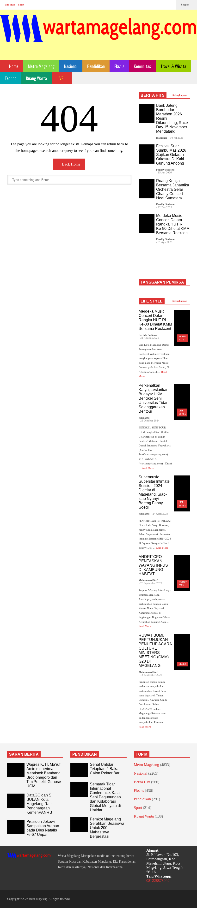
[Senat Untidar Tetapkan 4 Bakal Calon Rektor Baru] (79, 770)
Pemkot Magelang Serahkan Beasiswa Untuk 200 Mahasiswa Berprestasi (107, 827)
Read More (148, 468)
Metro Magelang (41, 66)
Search (185, 4)
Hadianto (161, 137)
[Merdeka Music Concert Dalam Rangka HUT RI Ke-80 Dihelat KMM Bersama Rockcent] (146, 223)
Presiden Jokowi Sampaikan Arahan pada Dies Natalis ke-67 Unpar (42, 828)
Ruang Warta (36, 78)
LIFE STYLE (152, 301)
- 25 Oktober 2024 (149, 420)
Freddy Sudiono (165, 169)
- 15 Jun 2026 (164, 172)
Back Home (70, 164)
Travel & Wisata (173, 66)
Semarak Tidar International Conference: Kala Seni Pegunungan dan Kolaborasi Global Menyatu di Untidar (105, 797)
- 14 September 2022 (150, 674)
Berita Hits (142, 782)
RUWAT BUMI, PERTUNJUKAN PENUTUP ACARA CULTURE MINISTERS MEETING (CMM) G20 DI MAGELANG (155, 650)
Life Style (10, 4)
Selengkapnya (180, 95)
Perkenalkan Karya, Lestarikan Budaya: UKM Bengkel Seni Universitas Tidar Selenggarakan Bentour (153, 398)
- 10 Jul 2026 (175, 137)
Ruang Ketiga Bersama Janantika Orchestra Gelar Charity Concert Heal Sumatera (172, 189)
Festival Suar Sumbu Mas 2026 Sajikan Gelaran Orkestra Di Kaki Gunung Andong (171, 154)
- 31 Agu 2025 (164, 242)
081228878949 (157, 880)
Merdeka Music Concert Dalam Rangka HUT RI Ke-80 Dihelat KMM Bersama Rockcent (173, 224)
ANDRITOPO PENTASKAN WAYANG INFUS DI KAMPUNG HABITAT (153, 565)
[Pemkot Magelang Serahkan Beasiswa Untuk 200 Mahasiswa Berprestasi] (79, 824)
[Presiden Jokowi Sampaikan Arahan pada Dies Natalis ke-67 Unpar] (16, 827)
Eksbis (119, 66)
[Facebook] (154, 5)
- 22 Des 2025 (164, 207)
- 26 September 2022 (150, 583)
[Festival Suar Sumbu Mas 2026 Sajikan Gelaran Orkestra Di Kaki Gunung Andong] (146, 154)
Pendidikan (96, 66)
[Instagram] (162, 5)
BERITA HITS (153, 95)
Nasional (71, 66)
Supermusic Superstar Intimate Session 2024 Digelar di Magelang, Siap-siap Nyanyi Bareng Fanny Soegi (154, 492)
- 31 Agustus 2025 (149, 337)
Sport (21, 4)
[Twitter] (170, 5)
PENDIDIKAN (84, 754)
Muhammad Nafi (148, 580)
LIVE (60, 78)
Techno (10, 78)
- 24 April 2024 (159, 513)
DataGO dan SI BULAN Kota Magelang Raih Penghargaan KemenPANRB (39, 803)
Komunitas (142, 66)
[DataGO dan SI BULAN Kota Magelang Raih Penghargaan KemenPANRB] (16, 801)
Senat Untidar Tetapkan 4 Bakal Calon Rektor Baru (106, 768)
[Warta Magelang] (98, 34)
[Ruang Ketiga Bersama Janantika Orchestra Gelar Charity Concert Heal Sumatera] (146, 188)
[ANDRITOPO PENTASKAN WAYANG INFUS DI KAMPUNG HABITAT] (182, 573)
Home (13, 66)
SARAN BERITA (24, 754)
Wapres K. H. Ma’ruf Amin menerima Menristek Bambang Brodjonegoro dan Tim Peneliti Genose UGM (43, 775)
